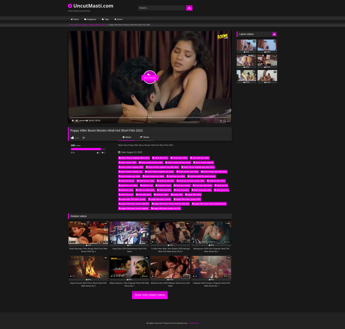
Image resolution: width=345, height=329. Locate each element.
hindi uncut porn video (202, 190)
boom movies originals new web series (163, 167)
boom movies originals (204, 162)
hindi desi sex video (177, 176)
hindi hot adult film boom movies (202, 176)
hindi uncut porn (182, 190)
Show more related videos (150, 294)
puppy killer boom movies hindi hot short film (171, 204)
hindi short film (165, 190)
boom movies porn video (188, 172)
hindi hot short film (166, 181)
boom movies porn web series (215, 172)
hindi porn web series (203, 185)
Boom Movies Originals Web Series (91, 25)
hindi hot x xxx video (129, 185)
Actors (119, 19)
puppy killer (177, 195)
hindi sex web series (146, 190)
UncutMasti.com (92, 5)
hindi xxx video (162, 195)
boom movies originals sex (131, 172)
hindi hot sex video (146, 181)
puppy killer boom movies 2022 (188, 199)
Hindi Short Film (161, 158)
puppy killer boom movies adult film (135, 204)
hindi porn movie (164, 185)
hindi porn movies (183, 185)
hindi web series (144, 195)
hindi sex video (127, 190)
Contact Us (194, 323)
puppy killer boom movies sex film (166, 208)
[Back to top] (337, 321)
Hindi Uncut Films (180, 158)
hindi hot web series (217, 181)
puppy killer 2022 (194, 195)
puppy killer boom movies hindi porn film (210, 204)
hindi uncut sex (222, 190)
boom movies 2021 (128, 162)
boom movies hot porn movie (179, 162)
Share (146, 137)
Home (76, 19)
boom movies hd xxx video (151, 162)
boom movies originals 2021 (132, 167)
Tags (107, 19)
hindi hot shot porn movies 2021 (191, 181)
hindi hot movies (127, 181)
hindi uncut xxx (127, 195)
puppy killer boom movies (161, 199)
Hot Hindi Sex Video (201, 158)
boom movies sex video (130, 176)
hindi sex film (222, 185)
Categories (91, 19)
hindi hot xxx (148, 185)
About (128, 137)
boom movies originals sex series (160, 172)
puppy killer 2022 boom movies (133, 199)
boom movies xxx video (154, 176)
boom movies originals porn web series (199, 167)
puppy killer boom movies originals (134, 208)
